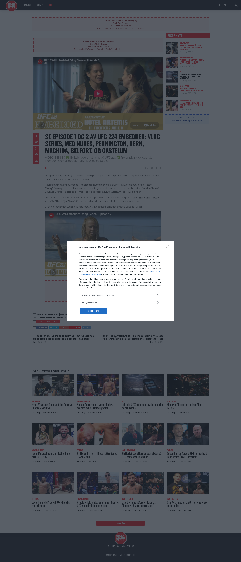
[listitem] (120, 295)
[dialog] (120, 281)
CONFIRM (93, 311)
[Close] (168, 247)
